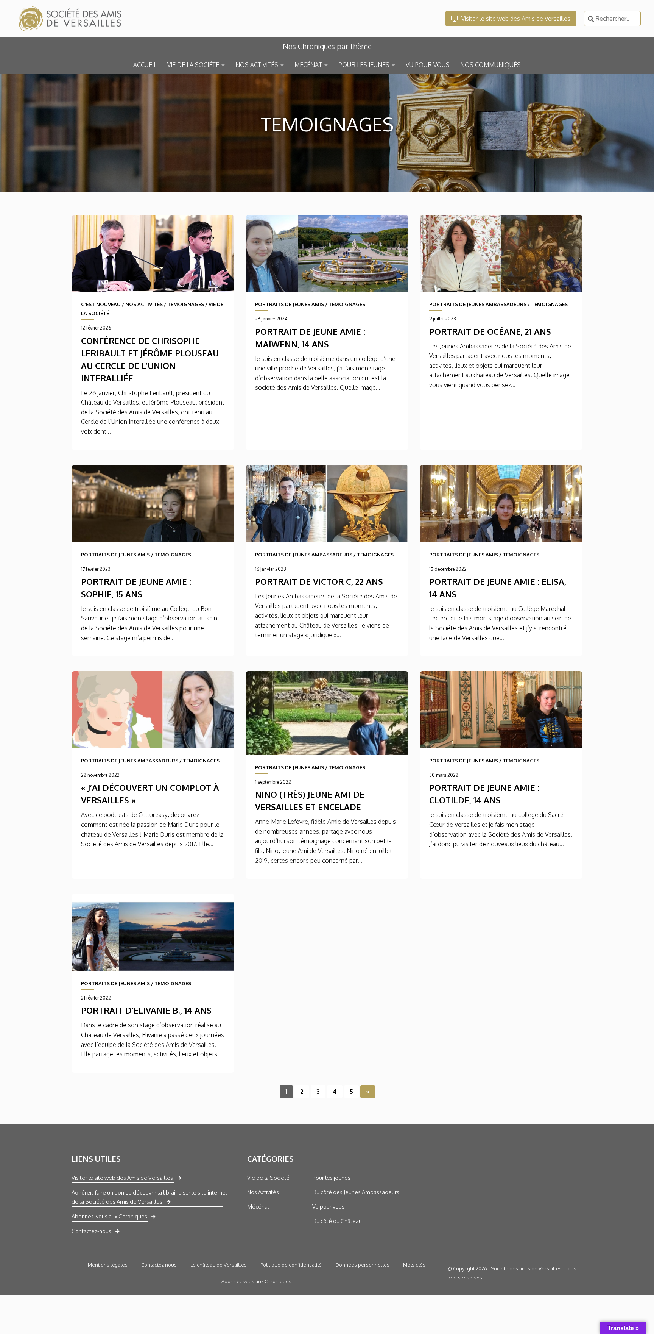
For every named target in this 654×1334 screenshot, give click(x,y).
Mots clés (414, 1265)
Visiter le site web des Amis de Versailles (515, 18)
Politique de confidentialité (291, 1265)
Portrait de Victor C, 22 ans (319, 581)
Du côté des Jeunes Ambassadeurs (355, 1192)
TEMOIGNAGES (185, 304)
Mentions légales (108, 1265)
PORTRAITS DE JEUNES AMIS (289, 304)
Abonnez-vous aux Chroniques (109, 1216)
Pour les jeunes (331, 1177)
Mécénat (258, 1206)
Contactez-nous (91, 1231)
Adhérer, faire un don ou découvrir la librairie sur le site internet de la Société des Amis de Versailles (149, 1197)
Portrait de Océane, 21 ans (490, 331)
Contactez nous (159, 1265)
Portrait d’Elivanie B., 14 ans (146, 1010)
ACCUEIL (145, 65)
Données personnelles (362, 1265)
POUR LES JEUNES (363, 65)
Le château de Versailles (218, 1265)
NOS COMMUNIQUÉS (490, 65)
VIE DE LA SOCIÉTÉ (193, 65)
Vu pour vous (328, 1206)
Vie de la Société (268, 1177)
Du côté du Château (337, 1221)
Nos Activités (263, 1192)
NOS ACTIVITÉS (256, 65)
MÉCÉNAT (308, 65)
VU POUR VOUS (428, 65)
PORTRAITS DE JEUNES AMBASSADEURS (477, 304)
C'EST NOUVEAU (101, 304)
